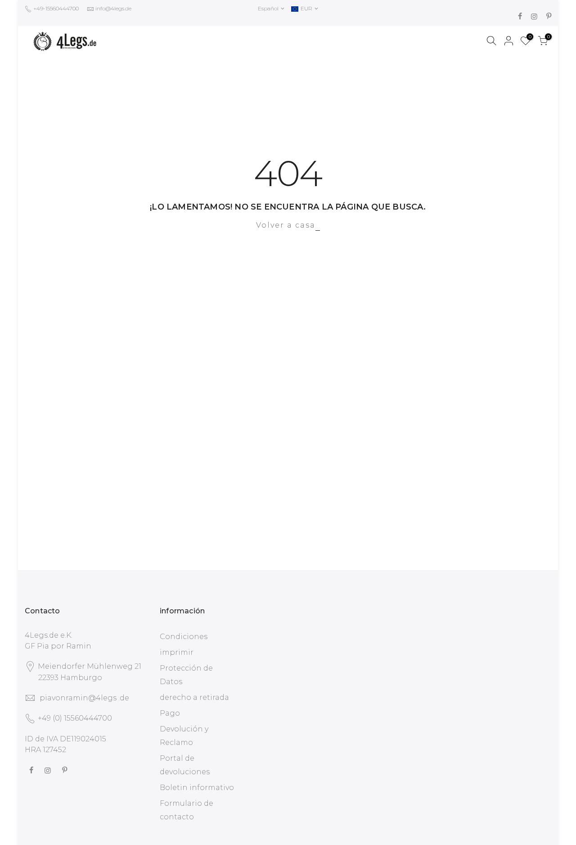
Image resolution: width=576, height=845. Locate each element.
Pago (170, 713)
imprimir (177, 652)
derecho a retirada (194, 697)
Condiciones (183, 636)
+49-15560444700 (55, 8)
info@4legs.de (113, 8)
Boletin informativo (197, 787)
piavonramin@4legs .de (84, 698)
